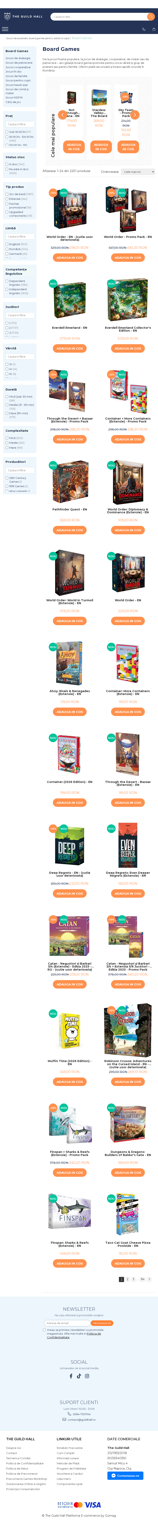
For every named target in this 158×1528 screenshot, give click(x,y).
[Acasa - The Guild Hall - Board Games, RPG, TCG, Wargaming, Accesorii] (23, 16)
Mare (12, 447)
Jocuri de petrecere (19, 62)
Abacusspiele (18, 491)
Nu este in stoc (19, 169)
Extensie (15, 198)
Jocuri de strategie (18, 58)
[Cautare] (151, 17)
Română (15, 249)
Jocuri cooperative (18, 67)
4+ (10, 369)
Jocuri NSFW (14, 97)
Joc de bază (17, 194)
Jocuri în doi (13, 71)
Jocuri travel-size (17, 85)
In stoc (13, 164)
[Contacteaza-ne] (143, 29)
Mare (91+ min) (18, 413)
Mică (12, 438)
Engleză (14, 244)
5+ (10, 374)
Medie (13, 442)
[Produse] (5, 30)
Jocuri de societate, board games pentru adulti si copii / (38, 38)
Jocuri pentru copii (18, 80)
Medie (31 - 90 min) (21, 404)
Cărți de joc (13, 102)
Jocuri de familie (16, 76)
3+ (10, 364)
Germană (15, 253)
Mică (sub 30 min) (20, 396)
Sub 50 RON (17, 131)
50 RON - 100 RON (21, 136)
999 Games (16, 486)
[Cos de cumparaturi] (154, 29)
